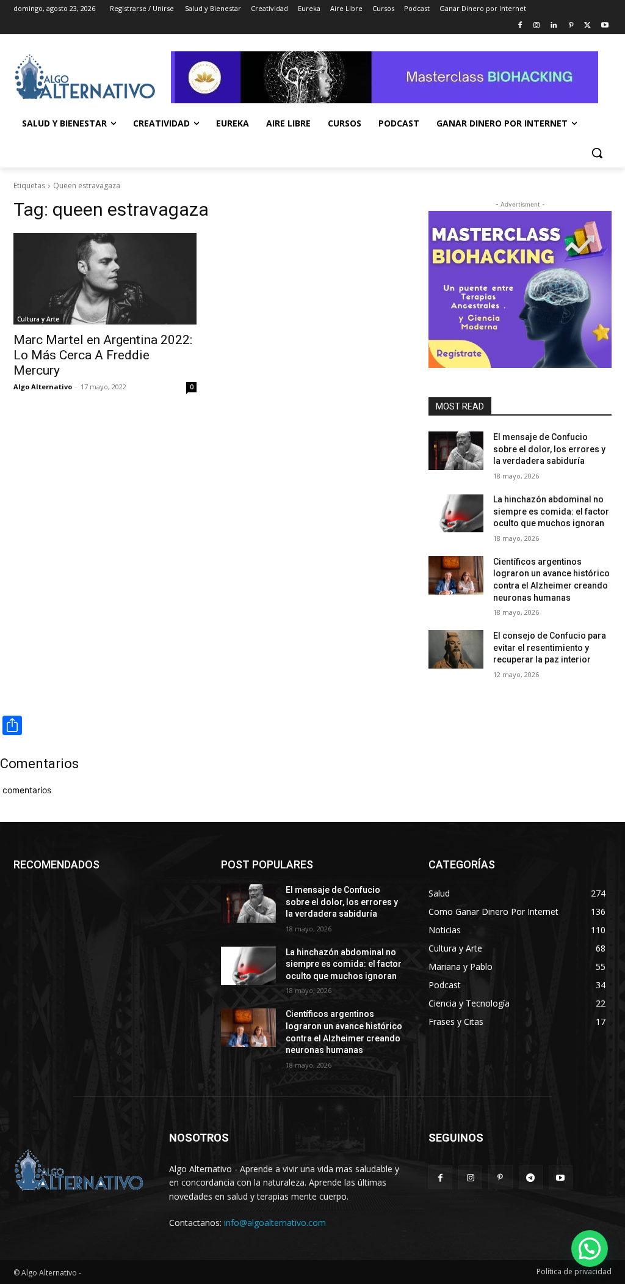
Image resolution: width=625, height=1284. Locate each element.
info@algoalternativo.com (275, 1222)
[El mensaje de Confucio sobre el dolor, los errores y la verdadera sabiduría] (455, 450)
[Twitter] (587, 26)
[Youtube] (605, 26)
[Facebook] (520, 26)
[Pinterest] (571, 26)
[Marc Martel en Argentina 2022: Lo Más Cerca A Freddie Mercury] (105, 279)
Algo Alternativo (42, 386)
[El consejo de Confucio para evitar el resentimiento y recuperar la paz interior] (455, 649)
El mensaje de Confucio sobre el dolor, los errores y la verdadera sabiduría (549, 449)
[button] (597, 152)
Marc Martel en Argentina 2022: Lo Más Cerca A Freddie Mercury (102, 355)
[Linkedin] (554, 26)
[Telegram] (531, 1177)
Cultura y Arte (38, 319)
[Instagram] (537, 26)
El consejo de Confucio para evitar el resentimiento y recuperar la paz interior (549, 647)
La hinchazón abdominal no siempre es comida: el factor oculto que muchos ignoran (551, 511)
